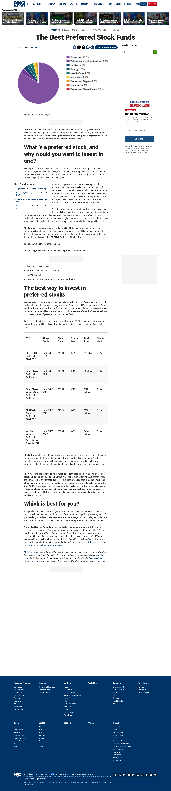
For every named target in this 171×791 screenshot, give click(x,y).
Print (88, 47)
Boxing (41, 738)
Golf (40, 744)
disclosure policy (98, 561)
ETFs (65, 701)
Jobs (115, 730)
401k (15, 704)
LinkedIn (137, 775)
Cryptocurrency (69, 693)
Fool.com (33, 47)
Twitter (79, 47)
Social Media (18, 730)
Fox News (116, 752)
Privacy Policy (133, 146)
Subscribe (140, 139)
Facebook (74, 47)
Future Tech (18, 741)
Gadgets (17, 732)
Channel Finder (118, 727)
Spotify (151, 775)
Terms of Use (144, 146)
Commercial (142, 690)
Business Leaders (70, 704)
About (116, 723)
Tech (110, 4)
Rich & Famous (118, 690)
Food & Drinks (118, 701)
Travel (115, 693)
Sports (42, 723)
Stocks (66, 687)
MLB (40, 732)
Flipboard (133, 775)
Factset (83, 777)
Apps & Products (119, 760)
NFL (40, 727)
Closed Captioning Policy (122, 746)
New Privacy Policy (42, 774)
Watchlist (74, 4)
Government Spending (47, 687)
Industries (67, 706)
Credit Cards (18, 693)
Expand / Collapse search (137, 4)
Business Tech (19, 735)
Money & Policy (44, 690)
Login (143, 4)
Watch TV (152, 4)
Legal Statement (41, 779)
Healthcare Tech (20, 738)
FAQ (114, 738)
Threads (83, 47)
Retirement (18, 706)
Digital (16, 727)
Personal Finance (34, 4)
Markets (62, 4)
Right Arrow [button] (166, 18)
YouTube (129, 775)
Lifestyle (85, 4)
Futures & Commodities (72, 695)
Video (118, 4)
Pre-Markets (68, 712)
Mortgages (18, 687)
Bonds (66, 698)
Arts (114, 704)
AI (14, 744)
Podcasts (128, 4)
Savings (17, 698)
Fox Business (19, 4)
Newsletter (146, 775)
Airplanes (116, 698)
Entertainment (118, 687)
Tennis (41, 746)
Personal (141, 687)
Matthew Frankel (31, 552)
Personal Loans (19, 695)
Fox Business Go (119, 758)
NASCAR (42, 735)
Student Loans (19, 690)
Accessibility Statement (122, 749)
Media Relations (119, 741)
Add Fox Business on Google (107, 47)
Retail (66, 709)
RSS (142, 775)
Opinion (67, 723)
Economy (50, 4)
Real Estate (98, 4)
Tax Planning (18, 709)
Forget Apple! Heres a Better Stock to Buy (30, 189)
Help (72, 774)
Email (92, 47)
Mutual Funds (68, 715)
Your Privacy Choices (61, 774)
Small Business (44, 693)
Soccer (41, 741)
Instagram (124, 775)
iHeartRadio (155, 775)
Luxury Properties (144, 693)
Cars (114, 695)
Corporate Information (121, 744)
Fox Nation (117, 755)
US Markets (68, 690)
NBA (40, 730)
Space (16, 746)
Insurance (17, 701)
